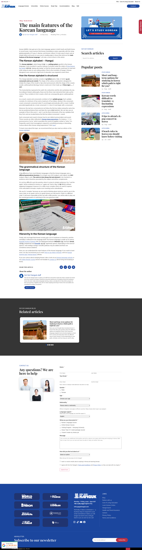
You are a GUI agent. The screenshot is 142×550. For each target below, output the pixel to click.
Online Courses (44, 6)
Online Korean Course (68, 425)
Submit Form (64, 469)
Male (63, 390)
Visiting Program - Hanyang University (73, 427)
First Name (62, 373)
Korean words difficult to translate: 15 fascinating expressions (109, 101)
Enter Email (62, 381)
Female (64, 392)
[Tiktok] (78, 522)
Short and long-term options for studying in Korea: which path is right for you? (111, 80)
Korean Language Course (69, 422)
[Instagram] (74, 522)
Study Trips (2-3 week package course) (73, 430)
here (54, 125)
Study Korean (28, 21)
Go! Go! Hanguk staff (30, 34)
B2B (78, 6)
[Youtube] (81, 522)
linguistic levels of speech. (27, 241)
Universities (34, 6)
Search (115, 58)
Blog (73, 6)
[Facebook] (84, 522)
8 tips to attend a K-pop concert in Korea (112, 119)
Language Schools (23, 6)
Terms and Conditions (84, 465)
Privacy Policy (97, 465)
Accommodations (65, 6)
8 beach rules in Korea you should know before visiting (112, 134)
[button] (61, 267)
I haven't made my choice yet (70, 432)
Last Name (94, 373)
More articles (30, 287)
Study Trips (54, 6)
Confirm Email (94, 381)
